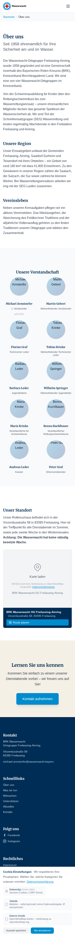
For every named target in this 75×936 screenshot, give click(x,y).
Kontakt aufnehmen (37, 699)
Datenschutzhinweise (43, 587)
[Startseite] (14, 6)
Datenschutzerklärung (40, 881)
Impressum (10, 865)
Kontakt (7, 811)
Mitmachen (10, 795)
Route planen (21, 622)
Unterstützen (11, 801)
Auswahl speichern (16, 930)
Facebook (14, 835)
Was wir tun (10, 790)
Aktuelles (8, 806)
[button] (37, 579)
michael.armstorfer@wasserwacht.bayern (28, 761)
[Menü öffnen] (68, 6)
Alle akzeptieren (42, 930)
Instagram (14, 841)
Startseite (9, 16)
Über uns (8, 784)
